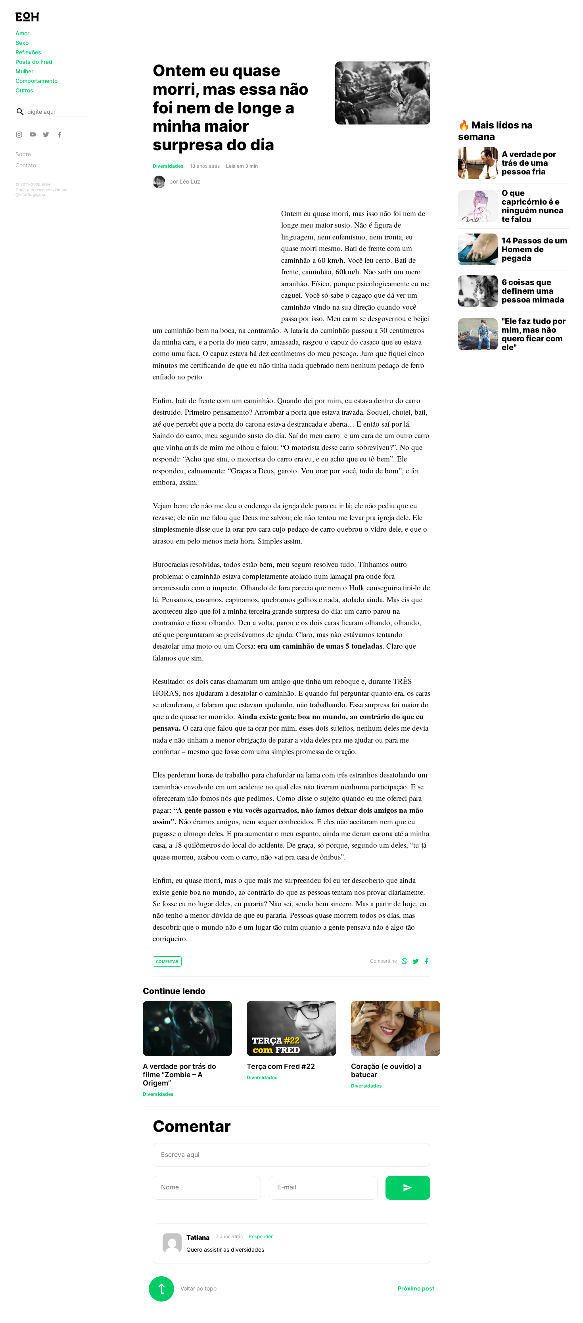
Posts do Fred (33, 61)
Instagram (20, 134)
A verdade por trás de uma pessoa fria (529, 162)
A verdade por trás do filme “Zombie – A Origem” (179, 1074)
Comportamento (36, 80)
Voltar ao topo (198, 1288)
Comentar (167, 961)
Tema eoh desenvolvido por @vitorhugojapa (41, 192)
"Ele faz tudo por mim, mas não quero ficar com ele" (534, 334)
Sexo (22, 42)
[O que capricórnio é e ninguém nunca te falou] (478, 206)
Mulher (24, 71)
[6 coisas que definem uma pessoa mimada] (478, 291)
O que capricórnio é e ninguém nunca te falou (533, 206)
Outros (24, 90)
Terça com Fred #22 (281, 1066)
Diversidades (168, 166)
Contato (25, 165)
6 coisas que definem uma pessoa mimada (533, 291)
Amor (22, 33)
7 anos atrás (230, 1236)
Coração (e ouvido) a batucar (386, 1070)
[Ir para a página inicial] (27, 17)
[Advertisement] (291, 33)
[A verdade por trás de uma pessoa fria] (478, 163)
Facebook (60, 134)
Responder (260, 1236)
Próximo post (416, 1288)
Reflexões (28, 52)
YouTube (33, 134)
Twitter (47, 134)
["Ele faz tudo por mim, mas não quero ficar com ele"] (478, 334)
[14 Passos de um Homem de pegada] (478, 249)
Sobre (23, 154)
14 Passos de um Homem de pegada (535, 249)
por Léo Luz (184, 181)
